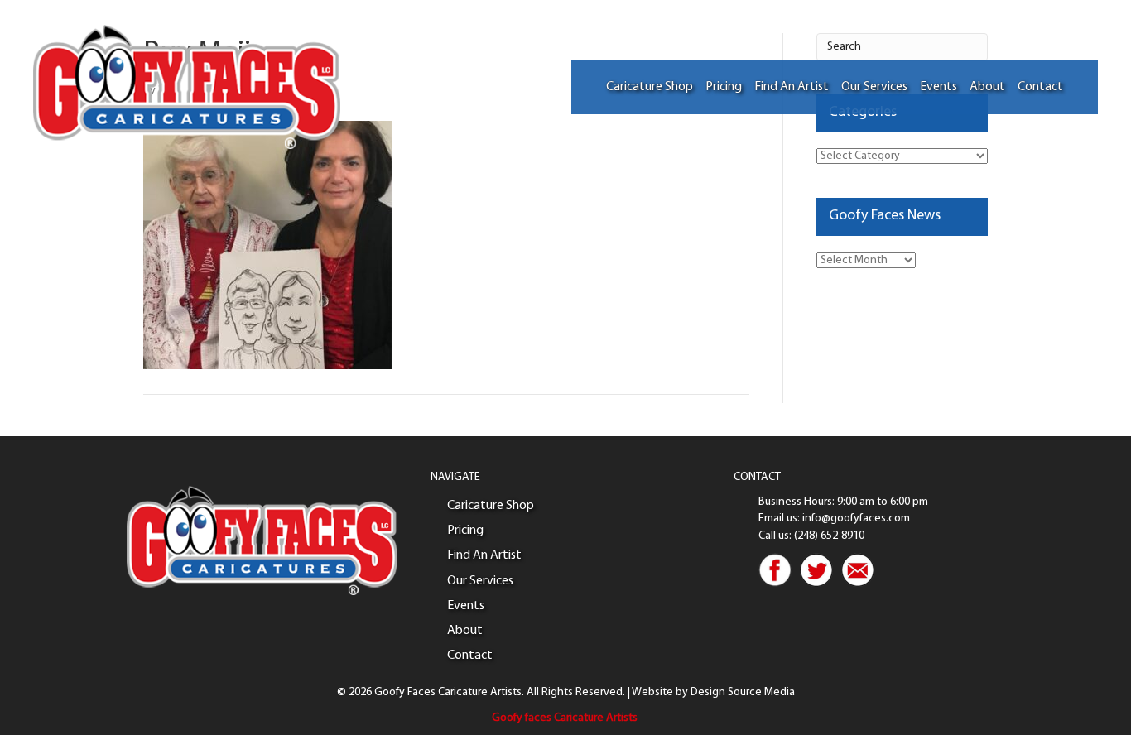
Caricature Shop (649, 87)
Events (938, 87)
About (987, 87)
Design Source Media (743, 692)
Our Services (874, 87)
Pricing (723, 87)
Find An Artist (791, 87)
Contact (1040, 87)
